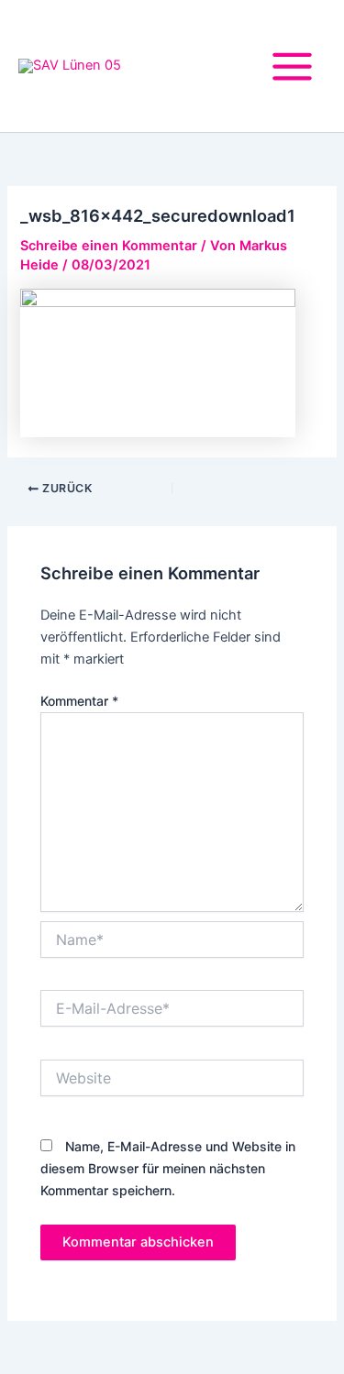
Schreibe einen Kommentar (108, 245)
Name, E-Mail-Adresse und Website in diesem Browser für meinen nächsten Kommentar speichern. (167, 1168)
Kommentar (79, 701)
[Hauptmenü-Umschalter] (292, 66)
